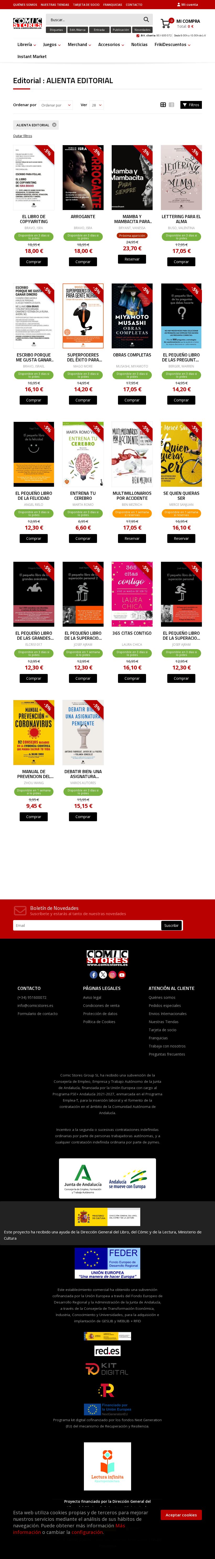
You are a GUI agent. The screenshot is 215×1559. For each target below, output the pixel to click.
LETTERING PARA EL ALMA (181, 218)
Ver (84, 104)
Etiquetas (56, 30)
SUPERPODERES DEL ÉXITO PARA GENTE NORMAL (83, 357)
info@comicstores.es (35, 1005)
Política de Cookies (99, 1021)
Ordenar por (24, 104)
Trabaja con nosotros (167, 1046)
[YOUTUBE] (122, 975)
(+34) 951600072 (32, 997)
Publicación (121, 30)
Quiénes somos (25, 5)
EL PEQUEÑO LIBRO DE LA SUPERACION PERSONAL (181, 635)
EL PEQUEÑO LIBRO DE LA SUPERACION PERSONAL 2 (82, 635)
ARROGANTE (83, 217)
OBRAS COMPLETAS (132, 355)
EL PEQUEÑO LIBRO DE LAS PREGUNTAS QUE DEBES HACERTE (181, 357)
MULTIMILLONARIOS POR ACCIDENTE (132, 495)
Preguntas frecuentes (167, 1054)
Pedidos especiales (165, 1005)
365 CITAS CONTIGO (132, 634)
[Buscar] (146, 20)
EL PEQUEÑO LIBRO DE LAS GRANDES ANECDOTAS (33, 635)
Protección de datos (100, 1013)
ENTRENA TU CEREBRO (83, 495)
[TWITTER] (103, 975)
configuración (87, 1532)
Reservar (132, 259)
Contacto (134, 5)
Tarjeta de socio (86, 5)
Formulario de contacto (38, 1013)
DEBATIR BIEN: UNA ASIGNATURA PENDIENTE (82, 773)
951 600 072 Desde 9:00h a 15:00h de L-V (173, 35)
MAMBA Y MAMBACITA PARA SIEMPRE (132, 218)
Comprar (33, 261)
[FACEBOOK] (94, 975)
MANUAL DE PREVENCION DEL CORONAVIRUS (33, 773)
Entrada (99, 30)
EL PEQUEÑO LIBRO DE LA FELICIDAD (33, 495)
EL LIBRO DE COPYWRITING (34, 218)
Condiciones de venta (101, 1005)
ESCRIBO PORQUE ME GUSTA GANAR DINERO (33, 357)
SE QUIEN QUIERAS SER (181, 495)
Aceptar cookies (181, 1514)
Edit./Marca (77, 30)
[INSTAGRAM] (112, 975)
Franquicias (112, 5)
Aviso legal (92, 997)
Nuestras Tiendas (55, 5)
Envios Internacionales (168, 1013)
